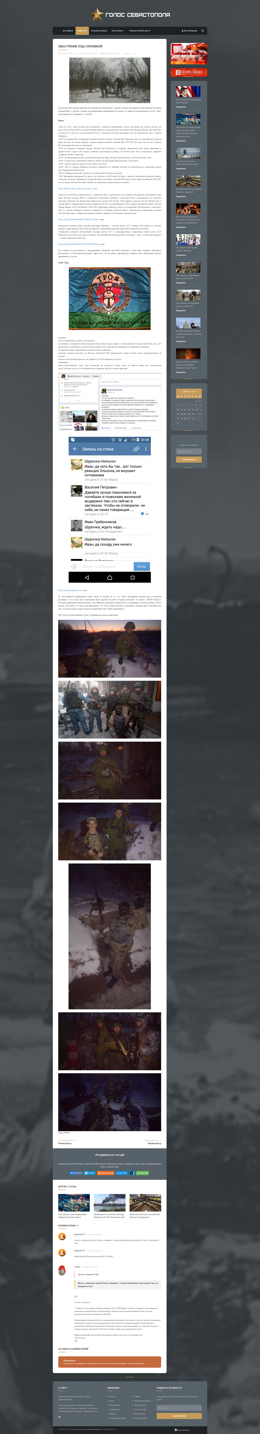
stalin (77, 1267)
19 (185, 414)
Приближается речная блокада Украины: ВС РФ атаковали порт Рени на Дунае (109, 1217)
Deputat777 (79, 1234)
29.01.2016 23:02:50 (66, 53)
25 (182, 418)
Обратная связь (140, 1418)
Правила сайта (140, 1405)
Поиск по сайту (140, 1409)
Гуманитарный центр (139, 31)
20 (189, 414)
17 (178, 414)
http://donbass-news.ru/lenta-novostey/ (74, 188)
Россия (112, 1396)
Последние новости (142, 1401)
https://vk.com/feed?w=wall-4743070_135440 (78, 219)
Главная (69, 31)
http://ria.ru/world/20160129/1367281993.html (78, 244)
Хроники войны (99, 31)
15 (196, 409)
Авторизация (190, 31)
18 (182, 414)
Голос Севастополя (93, 1429)
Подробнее (181, 107)
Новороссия (92, 53)
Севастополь (115, 1405)
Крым (112, 1401)
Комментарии (139, 1414)
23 (200, 414)
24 (178, 418)
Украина (113, 1414)
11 (182, 409)
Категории (117, 31)
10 (178, 409)
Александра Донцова (111, 53)
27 (189, 418)
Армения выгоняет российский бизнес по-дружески (145, 1216)
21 (193, 414)
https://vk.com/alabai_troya (70, 590)
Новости (82, 31)
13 (189, 409)
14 (193, 409)
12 (185, 409)
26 (185, 418)
